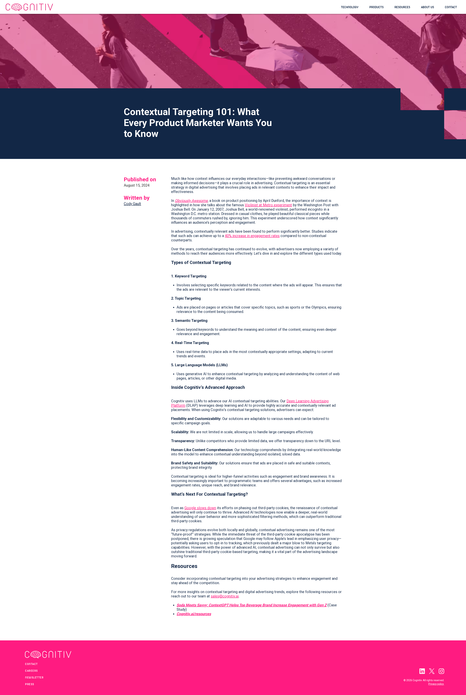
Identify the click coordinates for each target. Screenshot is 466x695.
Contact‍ (31, 664)
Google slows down (200, 508)
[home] (171, 7)
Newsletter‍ (34, 677)
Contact (451, 7)
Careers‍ (31, 671)
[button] (351, 7)
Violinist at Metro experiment (268, 205)
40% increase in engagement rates (252, 236)
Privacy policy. (436, 683)
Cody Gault (132, 204)
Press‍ (29, 684)
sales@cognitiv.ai (225, 596)
